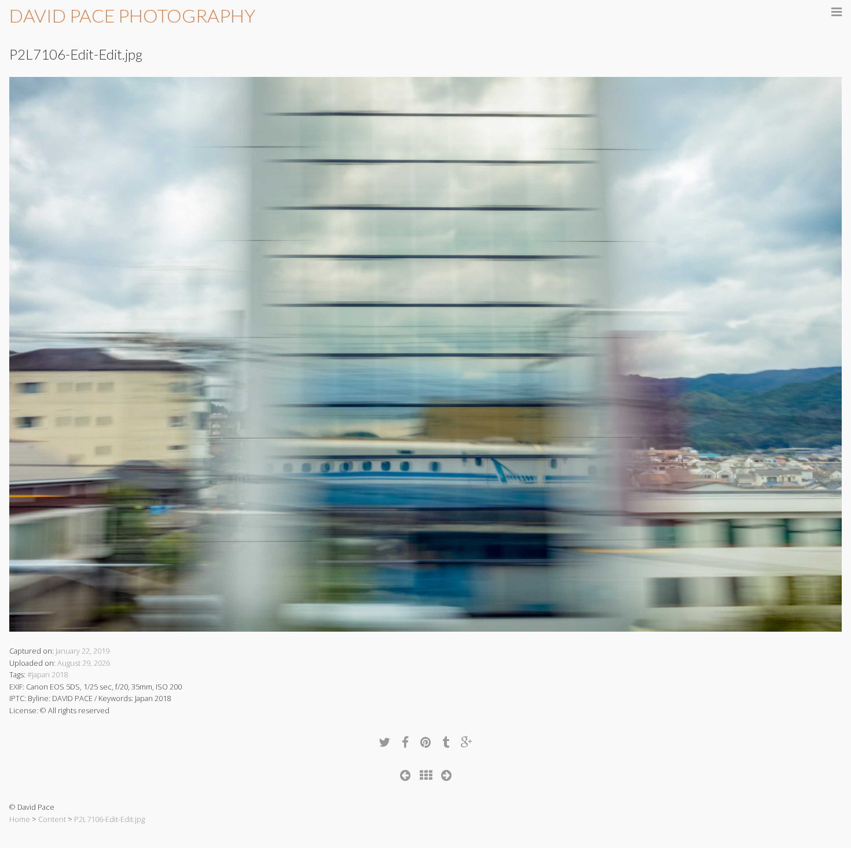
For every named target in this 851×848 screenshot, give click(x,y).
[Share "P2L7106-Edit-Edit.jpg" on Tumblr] (445, 741)
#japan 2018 (47, 674)
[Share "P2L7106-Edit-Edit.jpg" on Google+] (466, 741)
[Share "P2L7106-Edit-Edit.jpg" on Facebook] (405, 741)
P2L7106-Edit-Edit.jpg (109, 819)
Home (19, 819)
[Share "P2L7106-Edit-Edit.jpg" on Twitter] (384, 741)
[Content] (426, 775)
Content (52, 819)
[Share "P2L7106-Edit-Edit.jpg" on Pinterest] (425, 741)
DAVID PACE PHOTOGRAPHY (132, 15)
